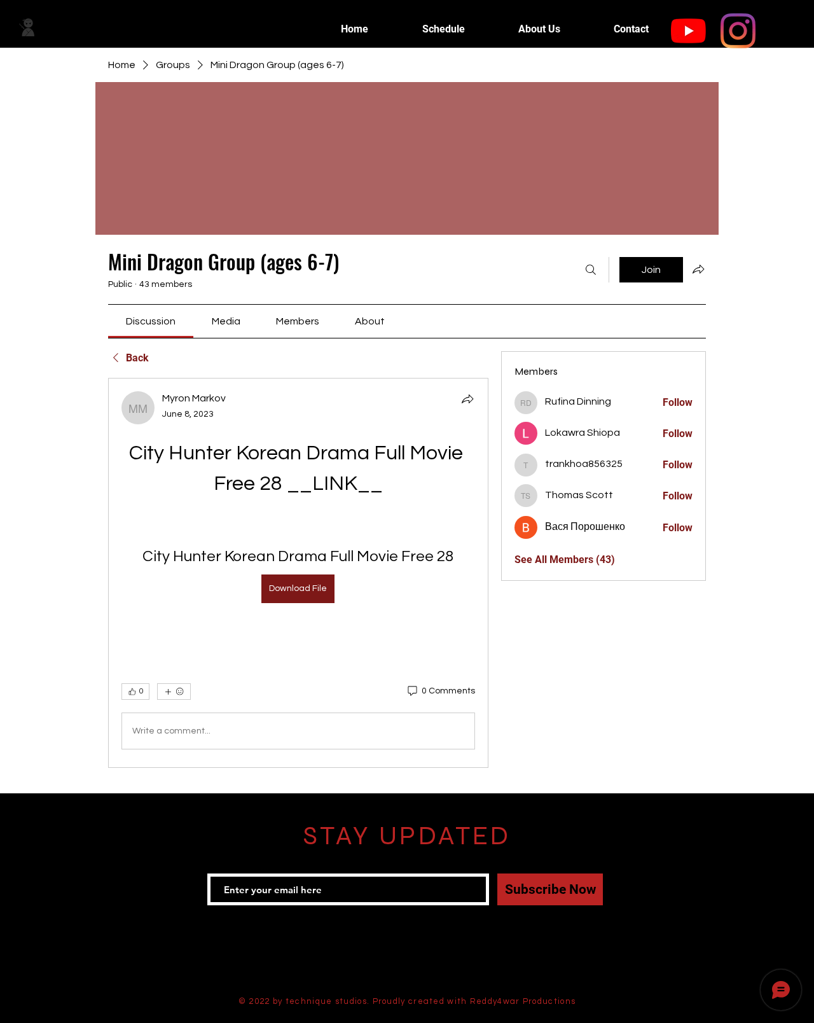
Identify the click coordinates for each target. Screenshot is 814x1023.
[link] (151, 321)
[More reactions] (174, 691)
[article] (298, 573)
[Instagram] (738, 30)
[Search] (590, 269)
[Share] (467, 399)
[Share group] (698, 269)
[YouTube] (688, 30)
